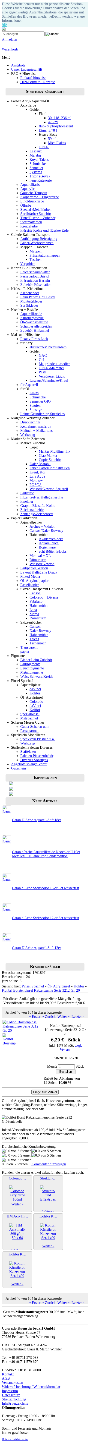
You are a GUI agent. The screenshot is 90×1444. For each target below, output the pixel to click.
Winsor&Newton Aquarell (49, 489)
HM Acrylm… (17, 1216)
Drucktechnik (30, 422)
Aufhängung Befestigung (38, 239)
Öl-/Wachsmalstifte (34, 322)
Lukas (34, 393)
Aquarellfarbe (30, 184)
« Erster (34, 1016)
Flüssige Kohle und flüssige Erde (44, 230)
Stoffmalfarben (31, 222)
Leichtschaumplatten (35, 272)
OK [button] (4, 25)
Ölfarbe (25, 205)
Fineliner (26, 501)
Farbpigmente (30, 664)
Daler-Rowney (40, 631)
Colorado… (17, 1178)
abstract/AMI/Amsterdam (48, 347)
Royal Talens (39, 159)
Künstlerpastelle (32, 318)
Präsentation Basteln (35, 280)
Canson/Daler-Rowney (46, 531)
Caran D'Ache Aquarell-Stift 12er (36, 948)
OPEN (44, 147)
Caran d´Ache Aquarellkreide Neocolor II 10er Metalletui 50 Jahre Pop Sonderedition (46, 854)
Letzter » (78, 1016)
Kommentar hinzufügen (48, 1164)
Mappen (36, 251)
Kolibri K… (48, 1216)
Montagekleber (31, 301)
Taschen (36, 260)
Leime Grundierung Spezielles (42, 414)
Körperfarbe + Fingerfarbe (39, 197)
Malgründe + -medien (54, 364)
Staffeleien (28, 752)
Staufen (35, 405)
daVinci (35, 689)
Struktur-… (48, 1178)
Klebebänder (29, 293)
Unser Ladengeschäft (26, 69)
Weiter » (63, 1016)
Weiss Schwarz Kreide (36, 676)
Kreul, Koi (37, 472)
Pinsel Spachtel (33, 986)
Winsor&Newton (42, 564)
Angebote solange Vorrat (29, 764)
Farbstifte (27, 493)
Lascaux (36, 151)
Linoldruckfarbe (32, 201)
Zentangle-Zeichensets (36, 514)
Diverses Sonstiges (34, 760)
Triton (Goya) (40, 176)
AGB (6, 1378)
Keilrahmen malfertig (35, 426)
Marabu (35, 155)
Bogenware (47, 547)
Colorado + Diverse (44, 597)
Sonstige (36, 410)
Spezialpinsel (29, 714)
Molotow (36, 480)
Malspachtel (29, 718)
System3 (36, 172)
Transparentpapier (28, 649)
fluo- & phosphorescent (56, 126)
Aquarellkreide (31, 314)
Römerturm (38, 560)
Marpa (34, 614)
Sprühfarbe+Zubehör (35, 214)
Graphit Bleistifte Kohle (37, 506)
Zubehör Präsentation (35, 285)
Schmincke (38, 164)
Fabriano (36, 601)
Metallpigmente (31, 672)
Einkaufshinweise (33, 78)
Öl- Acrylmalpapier (34, 581)
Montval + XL (40, 556)
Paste (42, 372)
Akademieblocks (51, 539)
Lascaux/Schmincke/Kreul (49, 380)
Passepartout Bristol (34, 276)
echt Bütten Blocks (52, 551)
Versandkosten (12, 1382)
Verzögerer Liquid (52, 376)
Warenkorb (10, 49)
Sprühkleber (29, 305)
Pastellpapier (29, 585)
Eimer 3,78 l (48, 130)
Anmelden (9, 39)
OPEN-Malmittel (51, 368)
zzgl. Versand (71, 1048)
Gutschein (18, 768)
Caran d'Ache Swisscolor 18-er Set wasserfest (45, 888)
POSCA (36, 485)
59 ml (52, 139)
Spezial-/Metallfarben (35, 209)
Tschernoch (38, 643)
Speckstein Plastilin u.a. (37, 739)
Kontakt (8, 1374)
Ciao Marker (48, 455)
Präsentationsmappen (45, 255)
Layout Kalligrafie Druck (38, 572)
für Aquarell (29, 385)
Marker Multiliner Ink (54, 451)
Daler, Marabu (40, 464)
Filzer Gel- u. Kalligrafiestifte (41, 497)
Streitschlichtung (14, 1399)
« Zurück (49, 1016)
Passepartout (29, 731)
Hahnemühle (39, 606)
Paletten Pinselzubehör (36, 756)
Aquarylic (27, 189)
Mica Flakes (57, 143)
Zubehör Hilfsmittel (34, 330)
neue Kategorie (41, 180)
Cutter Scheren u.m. (34, 726)
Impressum (10, 1391)
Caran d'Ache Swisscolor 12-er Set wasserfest (45, 918)
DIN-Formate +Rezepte (37, 82)
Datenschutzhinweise (15, 1439)
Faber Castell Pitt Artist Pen (50, 468)
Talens (34, 639)
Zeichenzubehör (32, 510)
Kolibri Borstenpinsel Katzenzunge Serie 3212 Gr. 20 (41, 990)
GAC (43, 355)
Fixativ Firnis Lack (34, 339)
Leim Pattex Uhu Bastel (37, 297)
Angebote (18, 65)
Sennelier (36, 168)
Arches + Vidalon (42, 526)
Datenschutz (11, 1395)
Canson (35, 593)
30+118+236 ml (59, 118)
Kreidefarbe (29, 226)
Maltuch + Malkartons (36, 430)
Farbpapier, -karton (34, 568)
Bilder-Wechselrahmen (37, 243)
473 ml (53, 122)
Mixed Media (30, 576)
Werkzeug (27, 435)
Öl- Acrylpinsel (59, 986)
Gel (41, 360)
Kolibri (35, 693)
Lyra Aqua (37, 476)
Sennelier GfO (40, 401)
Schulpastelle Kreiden (36, 326)
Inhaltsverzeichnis (15, 1403)
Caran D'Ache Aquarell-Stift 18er (36, 820)
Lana (33, 610)
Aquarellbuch (49, 543)
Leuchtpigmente (32, 668)
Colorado (36, 701)
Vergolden (27, 264)
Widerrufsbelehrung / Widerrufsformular (31, 1387)
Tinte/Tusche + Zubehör (37, 218)
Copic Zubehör (50, 460)
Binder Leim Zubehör (36, 660)
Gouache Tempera (33, 193)
